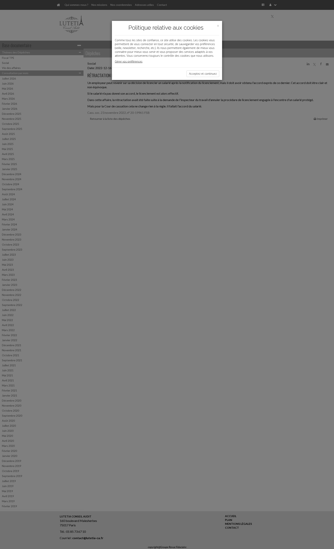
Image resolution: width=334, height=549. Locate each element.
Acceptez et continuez (203, 73)
